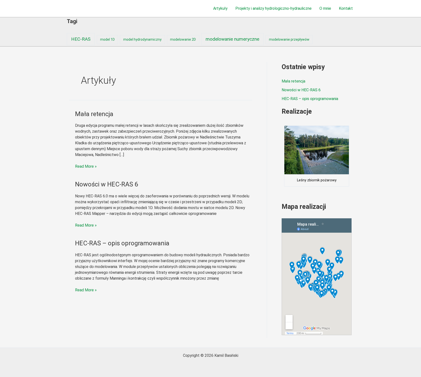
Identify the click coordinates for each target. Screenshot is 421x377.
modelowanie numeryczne (232, 39)
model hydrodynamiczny (142, 39)
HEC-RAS (80, 39)
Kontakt (346, 8)
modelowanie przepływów (289, 39)
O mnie (325, 8)
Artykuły (220, 8)
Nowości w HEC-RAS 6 (106, 184)
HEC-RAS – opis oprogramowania (122, 243)
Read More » (86, 166)
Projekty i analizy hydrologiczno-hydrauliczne (273, 8)
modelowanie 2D (183, 39)
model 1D (107, 39)
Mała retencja (94, 114)
